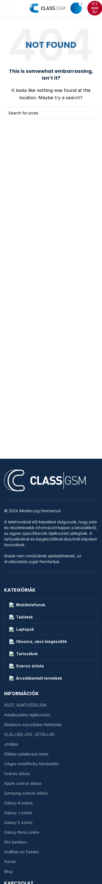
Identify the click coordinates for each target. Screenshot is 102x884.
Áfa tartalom (15, 842)
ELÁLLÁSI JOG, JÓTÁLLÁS (29, 734)
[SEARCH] (91, 113)
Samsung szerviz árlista (26, 793)
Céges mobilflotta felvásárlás (31, 763)
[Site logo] (47, 7)
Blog (8, 871)
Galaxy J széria (18, 812)
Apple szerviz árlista (22, 783)
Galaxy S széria (18, 822)
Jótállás (11, 744)
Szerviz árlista (17, 773)
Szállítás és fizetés (21, 851)
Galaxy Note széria (21, 832)
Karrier (10, 861)
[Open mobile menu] (9, 8)
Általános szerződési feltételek (33, 724)
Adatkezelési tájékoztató (27, 714)
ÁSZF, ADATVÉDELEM (25, 705)
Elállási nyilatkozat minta (26, 754)
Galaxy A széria (18, 802)
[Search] (22, 8)
